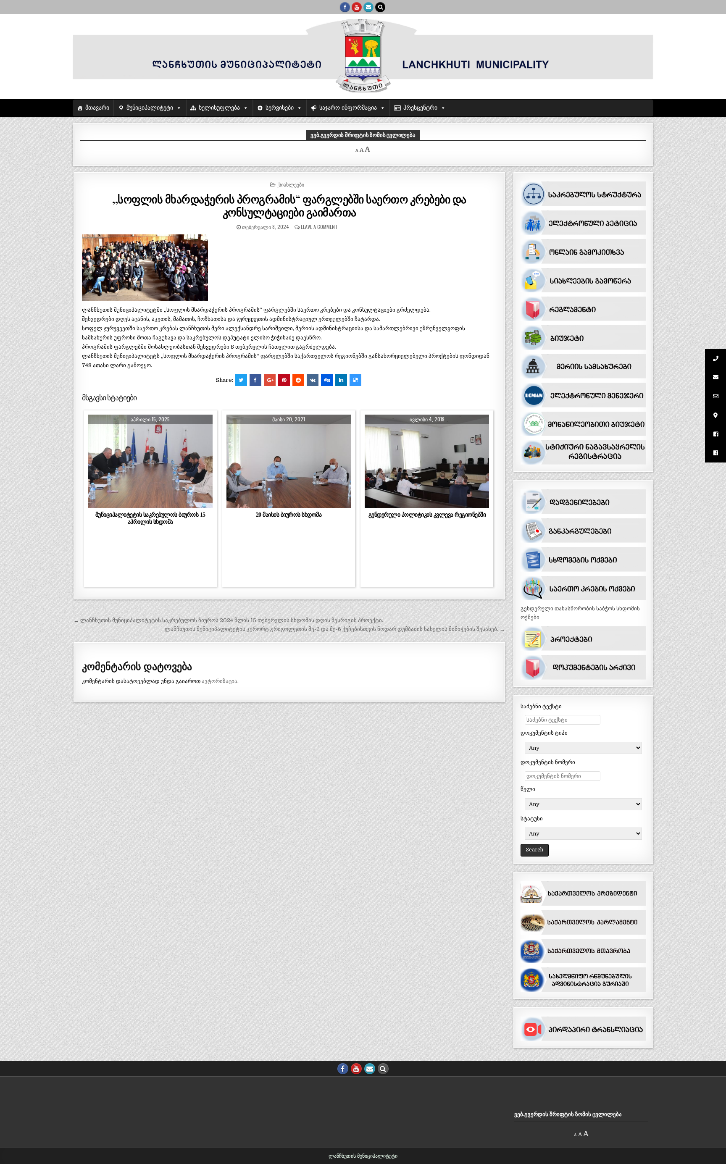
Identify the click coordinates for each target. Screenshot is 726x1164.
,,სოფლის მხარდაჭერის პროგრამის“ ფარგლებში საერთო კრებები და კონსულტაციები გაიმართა (289, 205)
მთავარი (97, 108)
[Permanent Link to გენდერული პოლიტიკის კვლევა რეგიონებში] (427, 461)
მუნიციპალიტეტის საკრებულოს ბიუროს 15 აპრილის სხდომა (150, 518)
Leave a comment (319, 226)
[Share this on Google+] (270, 380)
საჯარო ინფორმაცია (348, 108)
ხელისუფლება (219, 108)
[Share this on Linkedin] (341, 380)
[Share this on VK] (312, 380)
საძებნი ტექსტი (541, 706)
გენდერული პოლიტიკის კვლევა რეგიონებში (427, 514)
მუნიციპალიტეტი (149, 108)
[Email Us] (368, 7)
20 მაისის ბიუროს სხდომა (289, 514)
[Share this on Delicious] (355, 380)
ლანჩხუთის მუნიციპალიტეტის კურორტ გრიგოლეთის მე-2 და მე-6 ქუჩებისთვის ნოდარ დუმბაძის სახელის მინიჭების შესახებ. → (335, 629)
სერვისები (280, 108)
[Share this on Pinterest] (284, 380)
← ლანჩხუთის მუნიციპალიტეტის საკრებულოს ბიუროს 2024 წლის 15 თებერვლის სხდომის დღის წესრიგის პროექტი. (228, 620)
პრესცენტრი (420, 108)
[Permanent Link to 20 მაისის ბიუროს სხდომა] (288, 461)
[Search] (380, 7)
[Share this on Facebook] (255, 380)
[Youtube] (357, 7)
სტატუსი (532, 818)
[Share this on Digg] (327, 380)
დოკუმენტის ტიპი (544, 733)
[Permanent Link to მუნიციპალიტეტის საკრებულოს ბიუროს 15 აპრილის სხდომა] (150, 461)
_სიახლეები (290, 184)
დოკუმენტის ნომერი (548, 762)
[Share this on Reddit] (298, 380)
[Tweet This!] (241, 380)
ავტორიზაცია (219, 681)
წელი (528, 789)
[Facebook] (345, 7)
